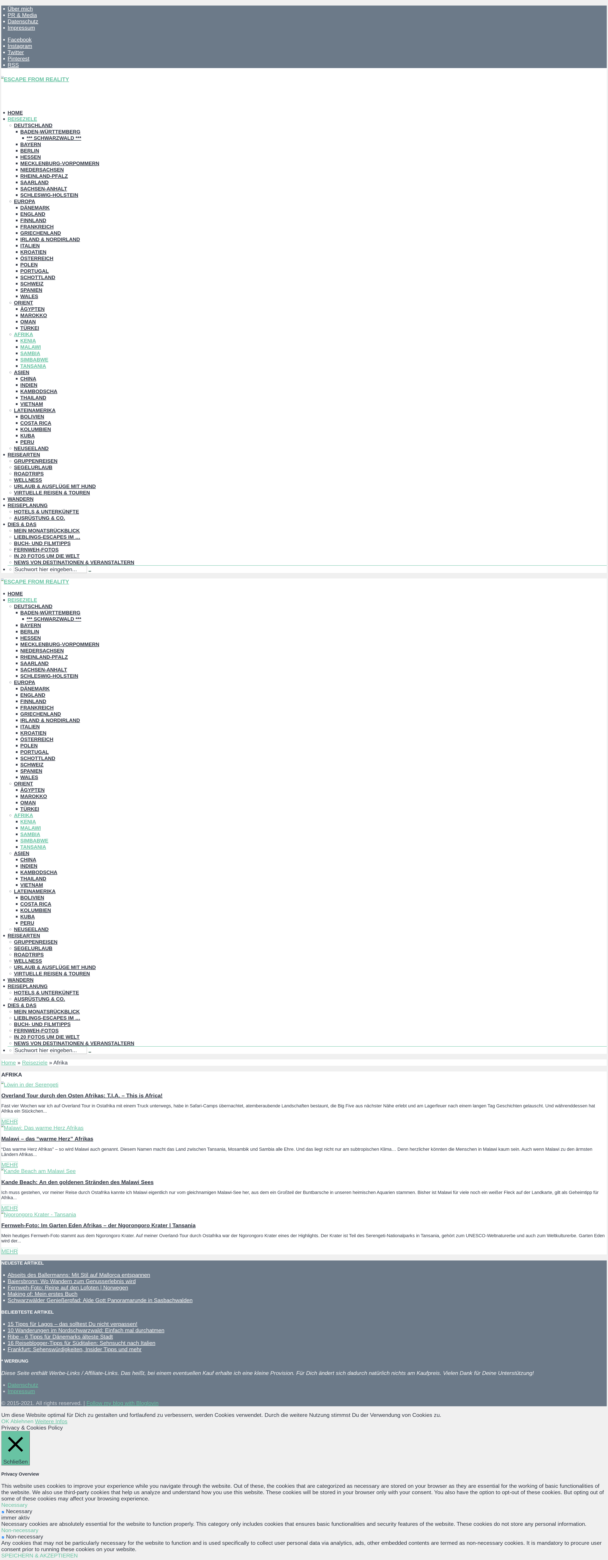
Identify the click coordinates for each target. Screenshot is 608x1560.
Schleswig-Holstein (49, 195)
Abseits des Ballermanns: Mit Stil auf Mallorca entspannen (79, 1275)
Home (15, 113)
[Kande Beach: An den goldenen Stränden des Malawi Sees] (38, 1171)
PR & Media (22, 15)
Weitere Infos (51, 1421)
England (32, 214)
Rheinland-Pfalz (44, 176)
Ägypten (32, 309)
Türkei (29, 328)
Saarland (34, 182)
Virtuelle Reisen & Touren (52, 493)
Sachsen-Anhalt (43, 189)
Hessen (30, 157)
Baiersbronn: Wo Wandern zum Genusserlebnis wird (72, 1281)
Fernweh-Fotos (36, 550)
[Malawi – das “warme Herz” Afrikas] (42, 1128)
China (28, 379)
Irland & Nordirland (50, 239)
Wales (29, 296)
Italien (30, 246)
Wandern (21, 499)
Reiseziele (22, 119)
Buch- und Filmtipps (42, 543)
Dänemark (35, 208)
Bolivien (32, 417)
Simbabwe (34, 360)
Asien (21, 372)
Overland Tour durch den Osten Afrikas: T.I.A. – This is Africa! (82, 1095)
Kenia (28, 341)
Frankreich (37, 227)
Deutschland (33, 125)
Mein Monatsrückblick (47, 531)
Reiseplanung (28, 505)
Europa (24, 201)
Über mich (20, 9)
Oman (28, 322)
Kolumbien (35, 429)
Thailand (33, 398)
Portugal (34, 271)
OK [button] (5, 1421)
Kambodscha (38, 391)
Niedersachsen (42, 170)
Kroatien (33, 252)
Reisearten (24, 455)
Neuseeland (31, 448)
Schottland (37, 277)
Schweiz (32, 284)
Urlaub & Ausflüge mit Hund (55, 486)
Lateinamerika (35, 410)
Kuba (27, 436)
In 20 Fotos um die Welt (47, 556)
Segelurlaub (33, 467)
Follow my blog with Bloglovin (122, 1403)
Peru (27, 442)
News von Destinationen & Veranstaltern (74, 562)
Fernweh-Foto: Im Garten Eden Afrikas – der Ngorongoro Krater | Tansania (98, 1225)
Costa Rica (35, 423)
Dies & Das (22, 524)
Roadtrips (29, 474)
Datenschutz (23, 21)
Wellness (28, 480)
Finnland (33, 220)
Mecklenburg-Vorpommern (59, 163)
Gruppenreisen (35, 461)
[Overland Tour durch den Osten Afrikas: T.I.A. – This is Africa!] (29, 1084)
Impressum (21, 28)
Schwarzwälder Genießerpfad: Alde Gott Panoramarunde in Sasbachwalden (100, 1300)
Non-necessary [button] (19, 1530)
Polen (29, 265)
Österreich (36, 258)
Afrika (23, 334)
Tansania (33, 366)
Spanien (31, 290)
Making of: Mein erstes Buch (42, 1294)
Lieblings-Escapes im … (47, 537)
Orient (23, 303)
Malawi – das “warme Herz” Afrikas (47, 1139)
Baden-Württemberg (50, 132)
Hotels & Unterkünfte (46, 512)
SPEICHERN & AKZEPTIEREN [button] (39, 1555)
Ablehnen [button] (21, 1421)
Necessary (19, 1511)
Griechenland (40, 233)
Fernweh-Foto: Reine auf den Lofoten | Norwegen (68, 1287)
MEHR (9, 1121)
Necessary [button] (14, 1505)
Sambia (30, 353)
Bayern (30, 144)
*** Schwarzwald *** (54, 138)
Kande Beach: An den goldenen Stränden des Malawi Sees (77, 1182)
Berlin (29, 151)
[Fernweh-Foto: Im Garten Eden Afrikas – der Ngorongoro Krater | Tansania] (38, 1214)
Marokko (33, 315)
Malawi (30, 347)
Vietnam (31, 404)
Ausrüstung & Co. (39, 518)
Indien (28, 385)
